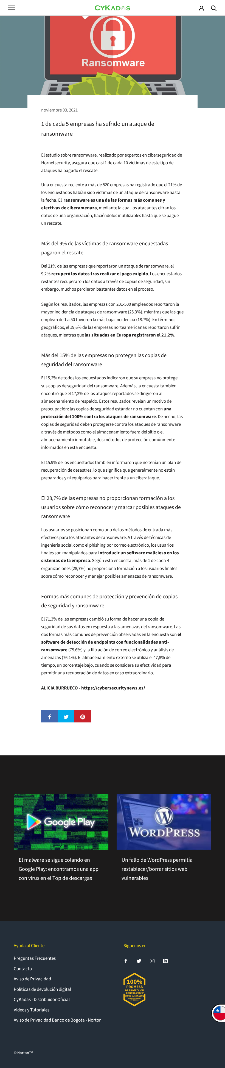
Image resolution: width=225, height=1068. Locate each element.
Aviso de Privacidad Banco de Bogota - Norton (58, 1020)
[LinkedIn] (165, 960)
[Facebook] (125, 960)
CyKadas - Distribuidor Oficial (42, 999)
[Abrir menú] (11, 7)
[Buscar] (214, 8)
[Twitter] (139, 960)
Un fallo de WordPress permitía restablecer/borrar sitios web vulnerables (157, 869)
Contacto (23, 969)
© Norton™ (23, 1053)
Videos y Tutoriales (31, 1010)
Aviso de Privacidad (32, 979)
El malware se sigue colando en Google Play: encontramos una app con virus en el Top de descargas (59, 869)
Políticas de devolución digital (42, 989)
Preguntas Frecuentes (35, 958)
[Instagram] (152, 960)
